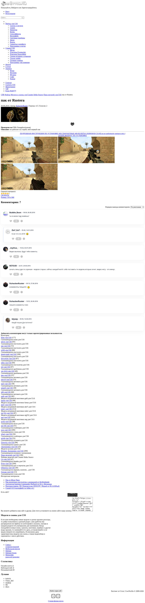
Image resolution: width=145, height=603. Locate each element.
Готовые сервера (16, 60)
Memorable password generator (12, 556)
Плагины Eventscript (18, 52)
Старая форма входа (55, 601)
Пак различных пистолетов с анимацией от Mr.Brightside (27, 482)
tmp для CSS (6, 375)
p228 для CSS (6, 350)
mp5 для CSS (6, 384)
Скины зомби (15, 58)
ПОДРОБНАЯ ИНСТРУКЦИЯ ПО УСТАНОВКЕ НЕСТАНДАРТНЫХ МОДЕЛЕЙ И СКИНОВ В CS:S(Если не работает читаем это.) (72, 134)
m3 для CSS (5, 367)
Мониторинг (10, 87)
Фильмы (13, 73)
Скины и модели (16, 26)
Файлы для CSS (11, 24)
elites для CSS (6, 363)
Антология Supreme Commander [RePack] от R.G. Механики (28, 484)
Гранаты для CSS (7, 443)
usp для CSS (5, 346)
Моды (12, 50)
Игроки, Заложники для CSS (12, 451)
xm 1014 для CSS (7, 371)
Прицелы (13, 30)
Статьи (8, 67)
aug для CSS (5, 417)
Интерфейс (14, 36)
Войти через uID (55, 591)
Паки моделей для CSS (10, 455)
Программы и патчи (18, 46)
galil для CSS (6, 396)
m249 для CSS (6, 438)
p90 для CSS (6, 392)
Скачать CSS (10, 85)
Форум (8, 64)
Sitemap (8, 551)
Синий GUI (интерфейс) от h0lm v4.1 (19, 488)
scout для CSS (6, 422)
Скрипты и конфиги (18, 44)
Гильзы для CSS (7, 472)
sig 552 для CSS (7, 413)
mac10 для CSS (7, 380)
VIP (6, 89)
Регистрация (10, 14)
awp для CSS (6, 430)
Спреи (12, 28)
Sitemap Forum (10, 553)
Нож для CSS (6, 338)
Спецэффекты (15, 34)
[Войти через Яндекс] (58, 596)
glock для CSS (6, 342)
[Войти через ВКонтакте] (53, 596)
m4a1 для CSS (6, 409)
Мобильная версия (12, 549)
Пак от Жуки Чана (12, 480)
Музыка (13, 75)
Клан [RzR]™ (10, 91)
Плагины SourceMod (18, 54)
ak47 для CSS (6, 405)
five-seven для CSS (8, 359)
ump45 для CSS (7, 388)
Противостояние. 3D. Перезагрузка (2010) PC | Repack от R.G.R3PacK (32, 486)
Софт (12, 77)
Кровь (12, 32)
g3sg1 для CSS (6, 434)
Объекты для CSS (8, 468)
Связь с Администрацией (12, 546)
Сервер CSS (10, 48)
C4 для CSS (5, 459)
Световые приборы (17, 38)
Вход (7, 11)
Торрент (8, 69)
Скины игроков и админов (20, 56)
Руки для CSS (6, 464)
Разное (12, 79)
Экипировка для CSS (9, 447)
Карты (12, 42)
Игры (12, 71)
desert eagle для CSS (8, 354)
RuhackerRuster (22, 106)
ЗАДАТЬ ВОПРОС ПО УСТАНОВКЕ (72, 136)
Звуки (12, 40)
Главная (8, 83)
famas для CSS (6, 401)
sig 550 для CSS (7, 426)
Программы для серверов (20, 62)
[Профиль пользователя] (5, 213)
